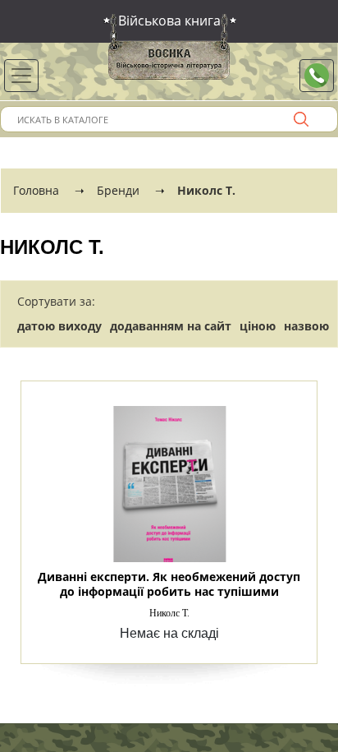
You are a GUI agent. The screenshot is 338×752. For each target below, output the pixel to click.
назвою (306, 326)
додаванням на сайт (170, 326)
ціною (258, 326)
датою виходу (59, 326)
